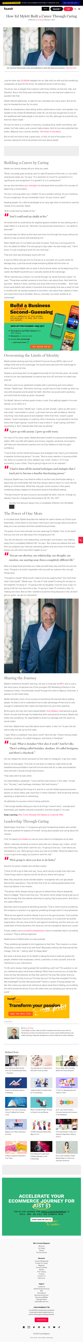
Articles (41, 1270)
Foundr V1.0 (41, 1276)
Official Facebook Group (41, 1289)
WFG (61, 683)
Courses (41, 1274)
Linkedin (44, 1327)
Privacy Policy (49, 1338)
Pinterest (39, 1327)
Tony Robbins (52, 711)
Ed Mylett (25, 80)
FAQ (41, 1291)
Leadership (8, 1022)
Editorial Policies (41, 1299)
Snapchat (29, 1327)
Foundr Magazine (44, 1334)
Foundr (9, 8)
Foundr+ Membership (41, 1261)
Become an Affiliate (41, 1297)
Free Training (41, 1272)
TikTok (59, 1327)
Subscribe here (70, 68)
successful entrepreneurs (33, 930)
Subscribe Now (41, 1320)
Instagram (49, 1327)
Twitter (34, 1327)
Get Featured (41, 1293)
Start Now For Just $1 (41, 1219)
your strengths (30, 185)
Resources (41, 1278)
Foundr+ (57, 8)
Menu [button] (45, 9)
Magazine (41, 1265)
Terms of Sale (41, 1338)
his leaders (24, 839)
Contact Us (41, 1287)
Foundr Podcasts (41, 1267)
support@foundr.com (41, 1302)
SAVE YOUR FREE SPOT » (71, 3)
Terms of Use (33, 1338)
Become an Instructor (41, 1295)
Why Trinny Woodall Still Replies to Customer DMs (40, 814)
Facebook (24, 1327)
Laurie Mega (39, 20)
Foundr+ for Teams (41, 1263)
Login (68, 9)
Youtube (54, 1327)
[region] (41, 636)
